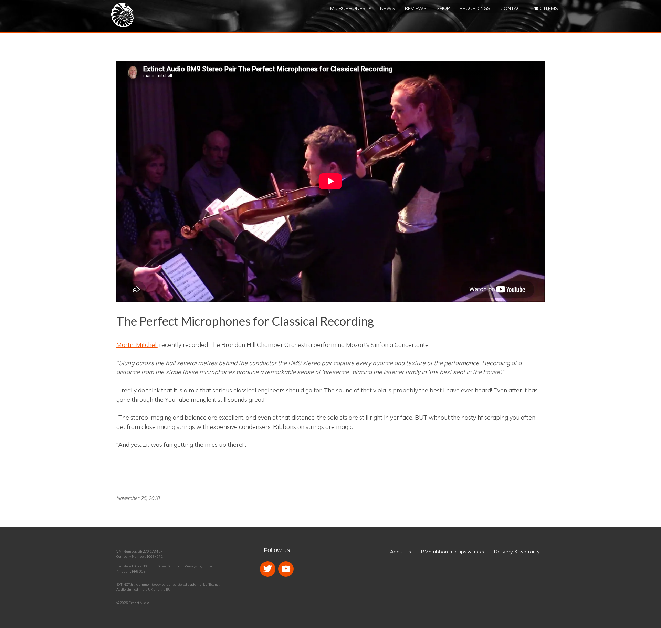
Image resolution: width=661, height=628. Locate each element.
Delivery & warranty (517, 551)
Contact (512, 8)
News (387, 8)
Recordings (475, 8)
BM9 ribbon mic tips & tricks (452, 551)
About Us (400, 551)
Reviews (416, 8)
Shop (443, 8)
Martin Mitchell (137, 344)
